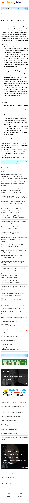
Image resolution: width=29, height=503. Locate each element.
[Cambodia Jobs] (14, 3)
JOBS (2, 172)
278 (14, 299)
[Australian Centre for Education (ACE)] (14, 9)
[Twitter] (6, 483)
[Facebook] (2, 483)
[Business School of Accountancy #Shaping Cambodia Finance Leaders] (14, 13)
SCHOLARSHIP (5, 305)
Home (2, 17)
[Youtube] (10, 483)
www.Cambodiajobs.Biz (16, 161)
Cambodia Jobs (8, 17)
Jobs (21, 493)
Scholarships (8, 496)
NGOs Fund (4, 330)
